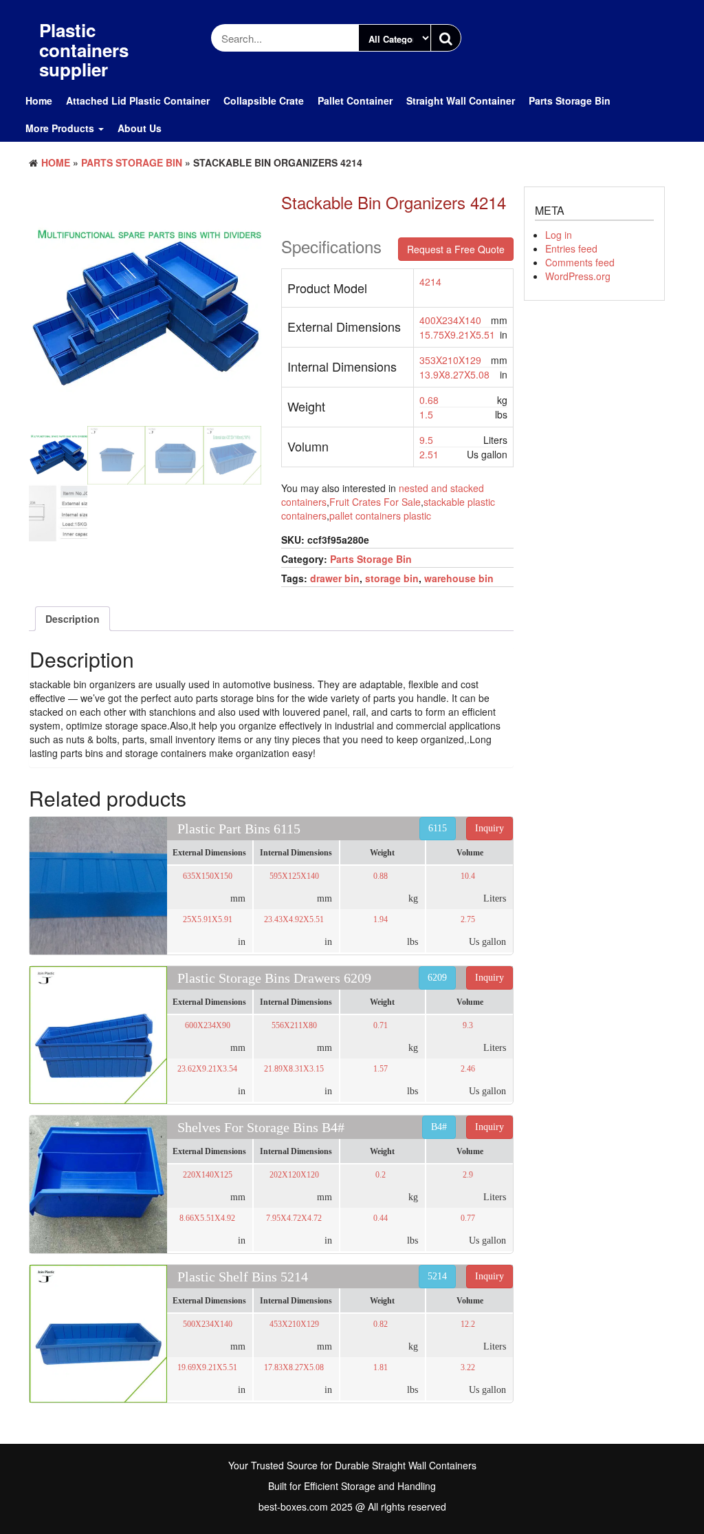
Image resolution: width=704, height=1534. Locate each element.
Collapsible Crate (263, 100)
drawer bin (335, 578)
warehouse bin (459, 578)
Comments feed (580, 262)
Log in (558, 235)
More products (61, 128)
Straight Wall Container (460, 100)
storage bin (392, 578)
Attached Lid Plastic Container (138, 100)
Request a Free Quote (456, 249)
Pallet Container (355, 100)
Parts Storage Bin (569, 100)
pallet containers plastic (380, 515)
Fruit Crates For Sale (375, 502)
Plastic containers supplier (84, 49)
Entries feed (571, 248)
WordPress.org (577, 276)
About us (140, 128)
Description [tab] (72, 619)
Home (38, 100)
